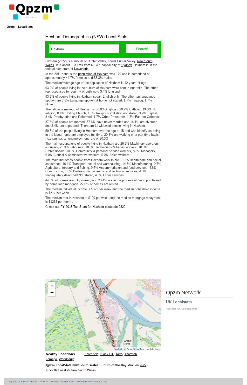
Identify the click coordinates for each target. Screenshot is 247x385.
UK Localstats (181, 305)
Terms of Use (101, 381)
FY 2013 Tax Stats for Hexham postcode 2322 (93, 207)
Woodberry (66, 359)
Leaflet (118, 349)
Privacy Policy (84, 381)
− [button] (52, 292)
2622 (143, 365)
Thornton (130, 354)
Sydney (126, 65)
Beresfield (91, 354)
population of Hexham (93, 74)
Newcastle (81, 69)
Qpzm (11, 26)
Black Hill (107, 354)
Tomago (51, 359)
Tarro (119, 354)
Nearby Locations (60, 354)
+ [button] (52, 285)
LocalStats (25, 26)
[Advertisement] (103, 243)
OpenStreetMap (136, 349)
